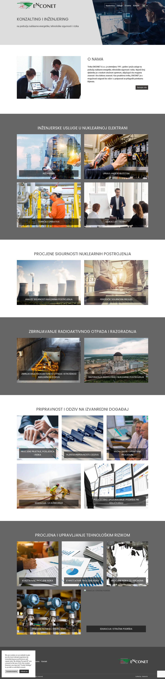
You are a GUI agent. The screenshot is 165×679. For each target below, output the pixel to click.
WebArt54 (145, 676)
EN (146, 6)
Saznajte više (142, 87)
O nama (128, 5)
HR (144, 6)
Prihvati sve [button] (24, 671)
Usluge (119, 5)
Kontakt (136, 5)
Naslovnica (110, 5)
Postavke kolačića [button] (11, 671)
